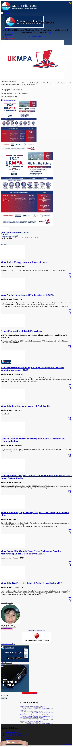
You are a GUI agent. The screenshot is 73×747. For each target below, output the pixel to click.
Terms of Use (24, 735)
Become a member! (6, 628)
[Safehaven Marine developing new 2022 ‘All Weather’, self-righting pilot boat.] (13, 434)
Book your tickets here (9, 100)
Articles (7, 29)
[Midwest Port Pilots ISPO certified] (13, 327)
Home (6, 11)
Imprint (7, 735)
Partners (7, 737)
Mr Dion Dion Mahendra (8, 626)
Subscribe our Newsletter (29, 693)
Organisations (9, 35)
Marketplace (8, 34)
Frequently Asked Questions (13, 733)
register (9, 238)
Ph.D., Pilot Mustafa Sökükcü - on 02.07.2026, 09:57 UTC (38, 708)
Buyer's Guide (9, 32)
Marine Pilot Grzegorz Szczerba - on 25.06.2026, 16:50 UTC (37, 716)
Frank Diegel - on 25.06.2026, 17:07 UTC (42, 712)
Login (3, 238)
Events (7, 13)
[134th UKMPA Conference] (32, 79)
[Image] (18, 151)
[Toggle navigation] (2, 13)
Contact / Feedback (10, 732)
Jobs (6, 37)
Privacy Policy (14, 735)
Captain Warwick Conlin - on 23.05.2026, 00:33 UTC (39, 723)
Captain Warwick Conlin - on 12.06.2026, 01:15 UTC (39, 720)
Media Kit (8, 739)
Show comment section (35, 37)
